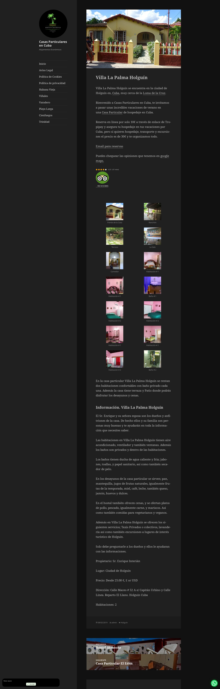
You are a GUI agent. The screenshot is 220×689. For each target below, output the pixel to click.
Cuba (115, 93)
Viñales (43, 96)
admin (114, 622)
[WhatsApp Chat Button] (214, 683)
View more (7, 681)
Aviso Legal (46, 70)
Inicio (42, 63)
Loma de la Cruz (154, 93)
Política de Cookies (50, 76)
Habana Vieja (47, 89)
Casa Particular (112, 112)
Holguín (124, 622)
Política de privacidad (52, 83)
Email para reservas (109, 146)
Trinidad (44, 121)
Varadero (44, 102)
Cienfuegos (45, 115)
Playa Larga (46, 108)
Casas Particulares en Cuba (53, 43)
